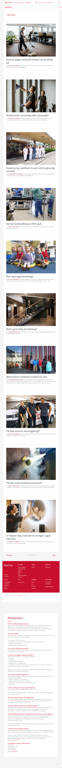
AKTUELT (22, 2)
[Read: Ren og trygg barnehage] (31, 257)
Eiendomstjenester (21, 568)
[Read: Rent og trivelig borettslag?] (31, 309)
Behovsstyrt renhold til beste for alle (26, 376)
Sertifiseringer (48, 567)
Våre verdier (6, 583)
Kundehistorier (12, 174)
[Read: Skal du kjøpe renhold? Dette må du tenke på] (31, 40)
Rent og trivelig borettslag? (21, 329)
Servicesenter (48, 579)
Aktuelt (33, 564)
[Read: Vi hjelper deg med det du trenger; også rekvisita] (31, 516)
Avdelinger (34, 579)
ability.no (15, 628)
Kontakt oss (49, 2)
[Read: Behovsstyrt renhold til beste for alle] (31, 359)
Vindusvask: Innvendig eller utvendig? (27, 115)
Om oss (40, 2)
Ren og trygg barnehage (19, 276)
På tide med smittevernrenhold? (24, 483)
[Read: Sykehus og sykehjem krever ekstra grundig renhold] (31, 148)
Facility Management (22, 567)
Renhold (19, 570)
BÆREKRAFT (28, 2)
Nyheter (11, 65)
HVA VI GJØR (16, 2)
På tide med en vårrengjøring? (23, 431)
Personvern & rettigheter (17, 595)
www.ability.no (46, 676)
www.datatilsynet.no (14, 740)
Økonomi (6, 588)
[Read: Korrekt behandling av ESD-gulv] (31, 204)
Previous (8, 555)
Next (55, 555)
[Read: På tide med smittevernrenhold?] (31, 463)
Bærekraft (47, 564)
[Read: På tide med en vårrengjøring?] (31, 411)
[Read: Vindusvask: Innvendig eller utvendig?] (31, 95)
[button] (36, 2)
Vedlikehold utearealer (22, 575)
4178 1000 (49, 582)
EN (60, 2)
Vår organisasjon (7, 582)
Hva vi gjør (20, 564)
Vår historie (6, 585)
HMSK (5, 587)
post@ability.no (48, 583)
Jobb (45, 2)
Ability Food (20, 572)
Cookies (24, 595)
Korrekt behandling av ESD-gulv (24, 223)
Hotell (19, 573)
